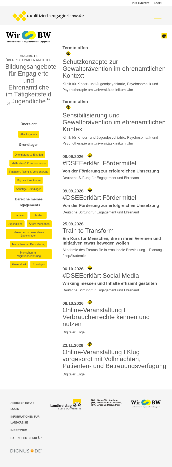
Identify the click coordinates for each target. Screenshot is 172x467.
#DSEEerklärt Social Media (101, 275)
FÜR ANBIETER (141, 3)
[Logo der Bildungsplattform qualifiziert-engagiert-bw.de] (48, 15)
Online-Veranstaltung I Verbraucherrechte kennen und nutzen (106, 317)
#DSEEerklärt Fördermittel (99, 163)
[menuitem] (141, 3)
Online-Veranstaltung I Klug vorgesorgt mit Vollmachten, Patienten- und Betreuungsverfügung (114, 359)
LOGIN (158, 3)
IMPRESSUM (18, 430)
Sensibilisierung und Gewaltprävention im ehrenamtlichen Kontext (114, 122)
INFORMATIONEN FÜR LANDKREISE (24, 419)
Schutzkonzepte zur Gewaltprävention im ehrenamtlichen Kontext (114, 68)
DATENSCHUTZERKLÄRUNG (26, 438)
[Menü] (156, 15)
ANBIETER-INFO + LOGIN (22, 405)
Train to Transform (88, 230)
